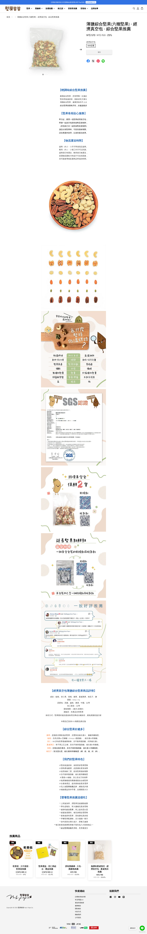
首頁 (8, 17)
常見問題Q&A (79, 900)
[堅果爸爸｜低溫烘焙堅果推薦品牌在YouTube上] (119, 898)
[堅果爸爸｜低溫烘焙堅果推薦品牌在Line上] (123, 898)
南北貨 (60, 8)
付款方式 (78, 912)
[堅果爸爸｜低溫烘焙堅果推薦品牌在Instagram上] (115, 898)
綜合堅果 (70, 810)
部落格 (83, 8)
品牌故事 (94, 8)
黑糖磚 (37, 8)
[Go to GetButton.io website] (142, 932)
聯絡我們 (78, 915)
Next (80, 49)
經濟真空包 (90, 42)
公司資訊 (78, 918)
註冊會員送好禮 (80, 897)
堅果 (28, 8)
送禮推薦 (49, 8)
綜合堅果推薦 (66, 828)
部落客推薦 (72, 8)
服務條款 (78, 906)
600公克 (91, 46)
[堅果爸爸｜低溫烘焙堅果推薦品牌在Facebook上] (110, 898)
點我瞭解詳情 (90, 2)
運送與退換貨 (79, 903)
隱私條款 (78, 909)
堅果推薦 (70, 787)
